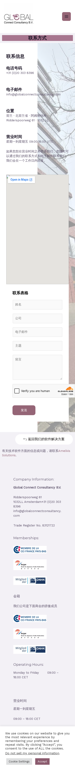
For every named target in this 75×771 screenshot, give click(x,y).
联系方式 (37, 38)
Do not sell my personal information (32, 753)
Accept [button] (42, 761)
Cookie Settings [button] (19, 761)
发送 (24, 410)
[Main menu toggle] (66, 16)
